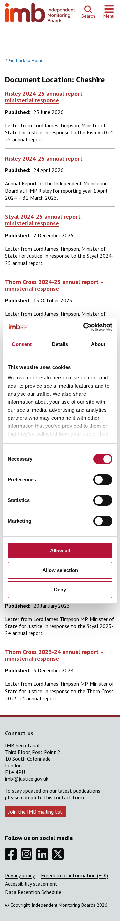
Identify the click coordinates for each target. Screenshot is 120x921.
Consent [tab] (22, 344)
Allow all (60, 550)
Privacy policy (20, 875)
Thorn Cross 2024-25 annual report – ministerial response (54, 285)
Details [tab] (60, 344)
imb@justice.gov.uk (26, 778)
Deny (60, 589)
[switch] (102, 479)
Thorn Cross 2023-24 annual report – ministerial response (54, 655)
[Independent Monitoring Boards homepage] (40, 14)
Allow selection (60, 570)
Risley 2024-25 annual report (44, 158)
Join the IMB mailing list (35, 811)
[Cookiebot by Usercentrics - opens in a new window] (84, 327)
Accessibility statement (31, 883)
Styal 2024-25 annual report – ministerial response (45, 220)
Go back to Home (26, 60)
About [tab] (98, 344)
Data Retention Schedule (33, 892)
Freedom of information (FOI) (74, 875)
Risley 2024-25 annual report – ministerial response (46, 97)
